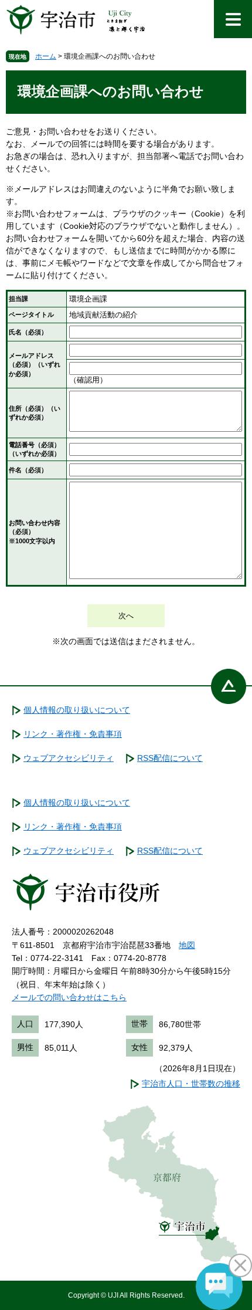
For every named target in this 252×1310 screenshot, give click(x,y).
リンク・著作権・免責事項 (72, 734)
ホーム (45, 56)
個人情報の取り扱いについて (76, 710)
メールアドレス (34, 364)
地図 (187, 945)
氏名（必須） (28, 332)
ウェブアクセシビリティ (68, 758)
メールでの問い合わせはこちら (69, 997)
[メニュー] (233, 19)
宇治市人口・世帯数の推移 (191, 1083)
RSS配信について (170, 758)
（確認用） (88, 379)
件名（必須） (28, 469)
